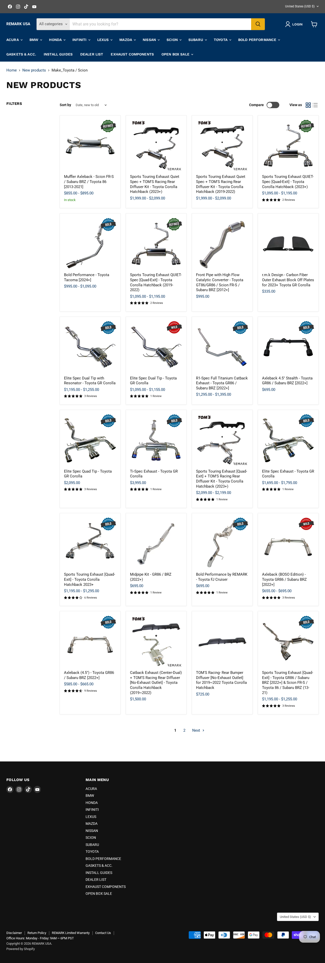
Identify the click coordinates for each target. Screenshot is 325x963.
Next (196, 730)
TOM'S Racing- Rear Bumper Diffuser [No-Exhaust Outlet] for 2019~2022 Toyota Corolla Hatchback (221, 680)
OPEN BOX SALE (175, 54)
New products (34, 70)
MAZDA (126, 40)
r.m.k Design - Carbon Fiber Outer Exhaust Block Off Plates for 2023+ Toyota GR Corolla (288, 280)
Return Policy (36, 933)
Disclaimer (14, 933)
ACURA (13, 40)
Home (11, 70)
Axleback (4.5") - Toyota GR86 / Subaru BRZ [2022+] (89, 675)
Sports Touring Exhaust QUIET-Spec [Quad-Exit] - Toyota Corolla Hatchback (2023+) (288, 181)
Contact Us (103, 933)
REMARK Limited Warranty (71, 933)
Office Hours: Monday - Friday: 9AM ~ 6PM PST (40, 938)
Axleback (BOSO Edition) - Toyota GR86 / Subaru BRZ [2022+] (284, 579)
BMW (34, 40)
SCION (173, 40)
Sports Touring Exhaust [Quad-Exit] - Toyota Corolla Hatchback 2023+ (89, 579)
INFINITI (79, 40)
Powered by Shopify (20, 949)
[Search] (258, 24)
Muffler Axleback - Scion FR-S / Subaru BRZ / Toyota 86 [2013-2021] (89, 181)
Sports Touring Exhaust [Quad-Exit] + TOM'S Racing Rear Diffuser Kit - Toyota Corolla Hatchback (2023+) (221, 479)
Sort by (65, 105)
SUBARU (196, 40)
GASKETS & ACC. (21, 54)
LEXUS (103, 40)
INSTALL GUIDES (58, 54)
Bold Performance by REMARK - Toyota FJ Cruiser (221, 577)
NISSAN (150, 40)
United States (300, 6)
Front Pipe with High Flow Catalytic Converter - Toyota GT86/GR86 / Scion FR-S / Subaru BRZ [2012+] (219, 282)
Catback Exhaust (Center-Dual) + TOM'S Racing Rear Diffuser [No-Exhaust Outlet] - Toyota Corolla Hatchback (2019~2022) (156, 682)
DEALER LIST (91, 54)
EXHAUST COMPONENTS (132, 54)
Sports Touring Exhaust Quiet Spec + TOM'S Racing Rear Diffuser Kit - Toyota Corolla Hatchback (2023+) (154, 184)
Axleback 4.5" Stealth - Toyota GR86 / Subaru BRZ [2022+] (287, 381)
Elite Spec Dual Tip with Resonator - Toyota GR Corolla (90, 381)
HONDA (56, 40)
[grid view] (308, 105)
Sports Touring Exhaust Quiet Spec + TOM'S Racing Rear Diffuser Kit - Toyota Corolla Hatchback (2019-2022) (220, 184)
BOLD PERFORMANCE (257, 40)
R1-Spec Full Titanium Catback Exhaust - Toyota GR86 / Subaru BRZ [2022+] (222, 383)
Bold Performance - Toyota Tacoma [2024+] (86, 277)
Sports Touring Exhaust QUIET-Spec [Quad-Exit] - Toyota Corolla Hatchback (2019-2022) (156, 282)
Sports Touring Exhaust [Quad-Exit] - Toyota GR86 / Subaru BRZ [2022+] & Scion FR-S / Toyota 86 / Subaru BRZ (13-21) (287, 682)
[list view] (315, 105)
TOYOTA (221, 40)
